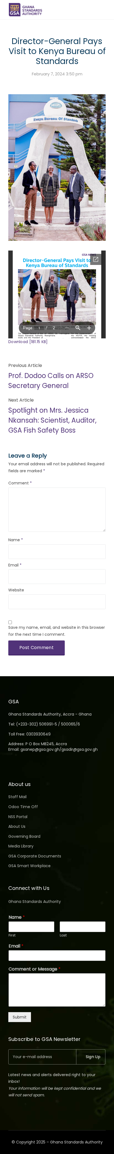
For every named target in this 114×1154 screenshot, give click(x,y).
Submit (20, 1017)
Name (15, 540)
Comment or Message (35, 969)
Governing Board (24, 836)
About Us (16, 826)
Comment (20, 483)
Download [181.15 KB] (28, 341)
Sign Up (93, 1056)
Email (15, 565)
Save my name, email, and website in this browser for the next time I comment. (56, 631)
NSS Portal (17, 816)
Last (63, 935)
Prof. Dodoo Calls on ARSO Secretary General (51, 380)
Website (16, 590)
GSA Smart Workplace (29, 866)
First (12, 935)
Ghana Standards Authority (34, 901)
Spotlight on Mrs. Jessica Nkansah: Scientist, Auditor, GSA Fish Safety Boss (52, 420)
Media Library (20, 846)
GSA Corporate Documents (34, 856)
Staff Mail (17, 797)
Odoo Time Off (23, 807)
